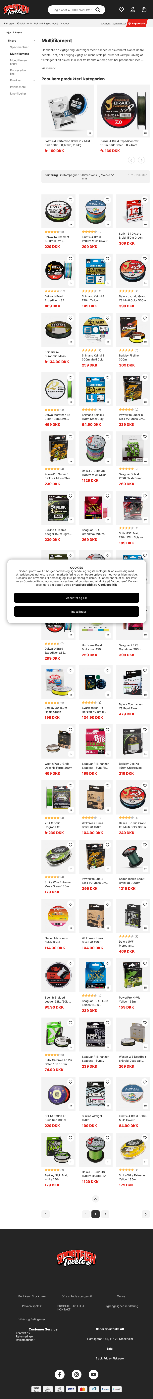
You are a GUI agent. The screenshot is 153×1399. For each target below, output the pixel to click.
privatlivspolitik (83, 584)
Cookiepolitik (107, 584)
